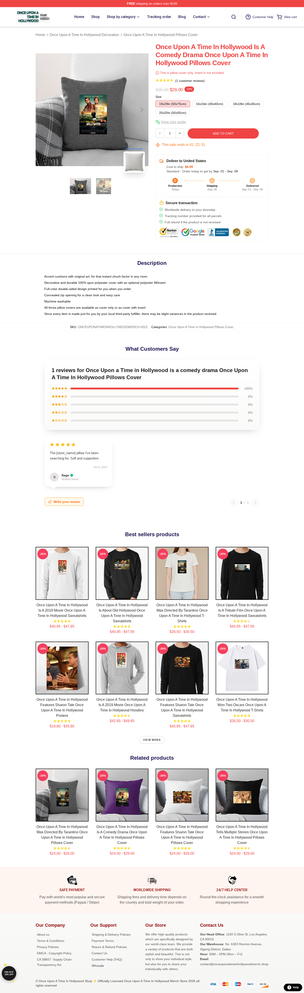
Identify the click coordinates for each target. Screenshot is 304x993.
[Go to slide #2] (103, 186)
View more (152, 739)
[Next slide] (141, 109)
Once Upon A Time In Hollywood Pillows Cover (161, 35)
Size (159, 97)
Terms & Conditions (50, 941)
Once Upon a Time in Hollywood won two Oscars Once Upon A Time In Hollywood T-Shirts (242, 705)
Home (40, 35)
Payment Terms (103, 941)
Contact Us (99, 953)
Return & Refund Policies (109, 947)
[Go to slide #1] (80, 186)
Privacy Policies (48, 947)
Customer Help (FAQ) (107, 959)
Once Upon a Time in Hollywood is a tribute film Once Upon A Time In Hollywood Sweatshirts (242, 610)
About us (43, 934)
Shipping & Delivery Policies (111, 934)
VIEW (62, 595)
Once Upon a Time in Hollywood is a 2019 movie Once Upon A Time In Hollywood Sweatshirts (62, 610)
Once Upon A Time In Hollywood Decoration (84, 35)
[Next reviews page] (255, 503)
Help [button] (296, 987)
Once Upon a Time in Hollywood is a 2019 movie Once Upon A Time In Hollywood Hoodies (122, 705)
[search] (233, 16)
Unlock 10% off (9, 973)
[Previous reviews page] (234, 503)
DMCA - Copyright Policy (54, 953)
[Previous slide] (42, 109)
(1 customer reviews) (190, 81)
